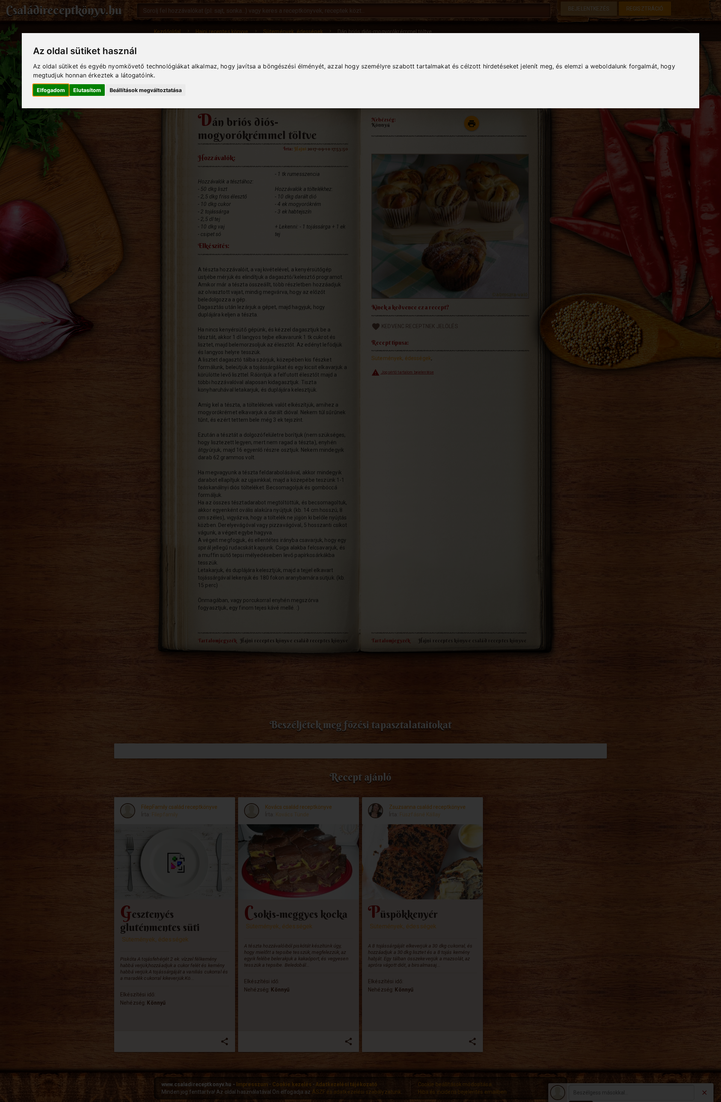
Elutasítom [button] (87, 90)
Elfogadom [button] (51, 90)
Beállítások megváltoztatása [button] (146, 90)
